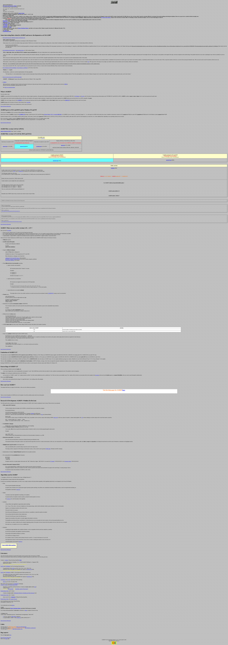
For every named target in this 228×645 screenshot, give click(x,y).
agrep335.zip (168, 160)
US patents (52, 461)
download (97, 375)
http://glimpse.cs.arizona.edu (30, 627)
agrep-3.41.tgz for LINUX (6, 131)
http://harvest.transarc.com (17, 628)
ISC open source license (106, 17)
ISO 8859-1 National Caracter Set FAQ (12, 259)
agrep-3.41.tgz (21, 13)
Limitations (5, 23)
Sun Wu (82, 96)
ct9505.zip (19, 617)
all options (9, 230)
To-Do (6, 24)
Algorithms (5, 26)
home (6, 30)
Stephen (6, 560)
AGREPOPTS (51, 293)
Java (26, 610)
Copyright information (9, 545)
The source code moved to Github (10, 5)
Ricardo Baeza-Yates (13, 584)
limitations (43, 138)
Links (10, 27)
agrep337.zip (55, 160)
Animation (13, 597)
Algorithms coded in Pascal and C (21, 588)
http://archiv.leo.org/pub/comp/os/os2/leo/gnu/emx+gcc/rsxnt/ (12, 221)
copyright (28, 102)
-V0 (82, 417)
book (20, 560)
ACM (13, 568)
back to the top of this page (6, 106)
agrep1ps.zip (29, 569)
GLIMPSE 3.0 (22, 114)
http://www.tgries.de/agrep (21, 626)
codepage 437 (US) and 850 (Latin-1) (12, 258)
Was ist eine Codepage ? (10, 260)
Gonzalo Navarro (13, 599)
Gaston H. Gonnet (4, 584)
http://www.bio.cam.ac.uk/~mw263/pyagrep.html (12, 77)
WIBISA (4, 82)
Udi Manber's (16, 583)
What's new (5, 21)
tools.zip (21, 171)
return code (56, 417)
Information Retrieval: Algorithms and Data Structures (24, 593)
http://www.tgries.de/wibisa (10, 87)
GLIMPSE (19, 100)
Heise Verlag (13, 616)
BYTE (4, 581)
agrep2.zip (5, 146)
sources (13, 605)
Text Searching (10, 588)
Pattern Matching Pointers (23, 28)
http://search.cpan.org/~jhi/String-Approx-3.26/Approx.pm (14, 37)
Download (5, 20)
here (9, 22)
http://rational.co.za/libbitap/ (22, 67)
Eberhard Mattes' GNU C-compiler (53, 114)
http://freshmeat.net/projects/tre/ (9, 50)
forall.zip (113, 168)
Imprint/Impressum (7, 31)
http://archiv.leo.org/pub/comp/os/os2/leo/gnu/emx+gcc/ (11, 211)
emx (42, 414)
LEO (14, 171)
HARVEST (67, 100)
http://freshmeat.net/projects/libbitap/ (10, 67)
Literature (5, 27)
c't (3, 616)
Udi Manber (77, 96)
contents (32, 413)
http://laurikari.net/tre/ (20, 50)
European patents (68, 461)
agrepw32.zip (23, 146)
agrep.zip (63, 145)
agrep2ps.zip (29, 576)
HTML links (48, 448)
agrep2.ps (9, 498)
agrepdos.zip (38, 146)
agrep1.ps (18, 489)
